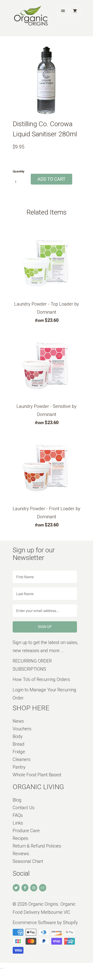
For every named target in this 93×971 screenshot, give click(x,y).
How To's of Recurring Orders (41, 679)
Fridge (19, 751)
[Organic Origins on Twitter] (16, 887)
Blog (17, 800)
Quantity (18, 171)
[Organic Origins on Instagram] (33, 887)
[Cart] (75, 11)
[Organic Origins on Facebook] (24, 887)
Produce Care (26, 830)
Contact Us (24, 807)
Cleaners (21, 759)
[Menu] (63, 11)
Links (18, 823)
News (18, 721)
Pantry (19, 767)
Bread (18, 744)
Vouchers (22, 728)
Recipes (20, 838)
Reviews (21, 853)
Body (18, 736)
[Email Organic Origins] (42, 887)
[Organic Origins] (31, 19)
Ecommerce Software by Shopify (45, 922)
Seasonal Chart (28, 861)
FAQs (18, 815)
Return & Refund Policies (37, 846)
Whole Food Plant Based (37, 774)
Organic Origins (43, 904)
